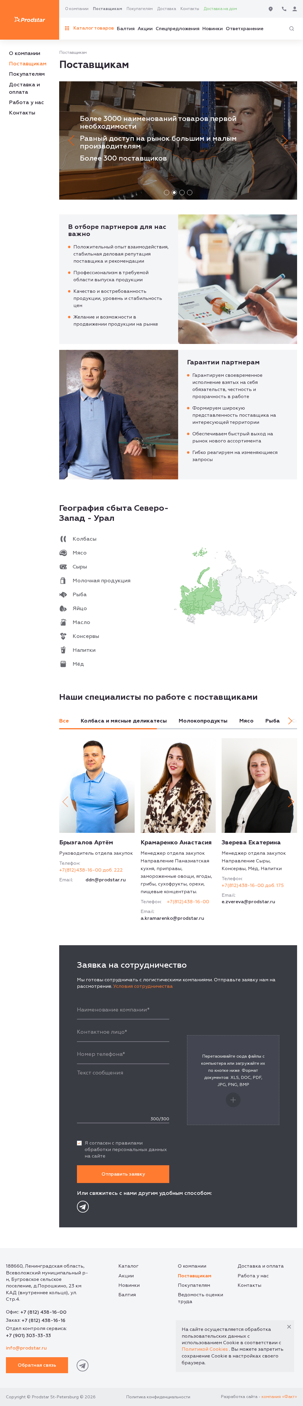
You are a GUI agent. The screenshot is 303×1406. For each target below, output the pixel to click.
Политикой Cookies (205, 1349)
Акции (145, 29)
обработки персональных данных (126, 1150)
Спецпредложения (177, 29)
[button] (73, 140)
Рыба (272, 720)
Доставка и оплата (261, 1266)
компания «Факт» (279, 1396)
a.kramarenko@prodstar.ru (172, 918)
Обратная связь (37, 1365)
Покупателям (140, 9)
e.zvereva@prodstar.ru (248, 902)
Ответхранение (244, 29)
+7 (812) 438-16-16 (43, 1320)
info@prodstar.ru (26, 1348)
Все (64, 720)
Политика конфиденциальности (158, 1396)
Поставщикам (107, 9)
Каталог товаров (93, 28)
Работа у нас (26, 102)
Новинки (212, 29)
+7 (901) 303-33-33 (28, 1336)
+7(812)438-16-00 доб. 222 (91, 870)
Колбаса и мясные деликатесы (124, 720)
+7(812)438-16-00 (188, 902)
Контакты (189, 9)
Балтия (126, 29)
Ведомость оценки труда (200, 1298)
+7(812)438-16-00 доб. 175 (253, 885)
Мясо (246, 720)
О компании (76, 9)
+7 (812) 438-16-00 (43, 1312)
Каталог (128, 1266)
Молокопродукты (203, 720)
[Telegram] (83, 1207)
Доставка (166, 9)
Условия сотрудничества (143, 986)
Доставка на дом (220, 9)
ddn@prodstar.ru (106, 880)
